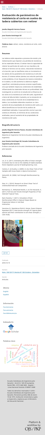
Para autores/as (8, 310)
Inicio (3, 7)
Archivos (10, 7)
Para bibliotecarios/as (10, 313)
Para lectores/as (8, 307)
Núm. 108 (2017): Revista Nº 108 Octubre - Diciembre (18, 9)
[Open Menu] (2, 2)
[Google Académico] (11, 332)
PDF (6, 253)
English (5, 291)
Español (6, 295)
